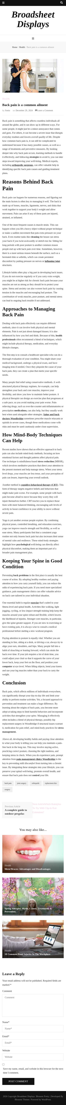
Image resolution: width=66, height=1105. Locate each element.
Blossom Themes (22, 1099)
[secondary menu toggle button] (3, 3)
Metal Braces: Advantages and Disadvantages (27, 869)
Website (6, 1050)
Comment (7, 991)
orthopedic (35, 783)
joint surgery (21, 783)
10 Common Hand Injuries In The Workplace (27, 954)
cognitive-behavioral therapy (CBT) (39, 485)
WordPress (46, 1099)
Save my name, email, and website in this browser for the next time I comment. (33, 1070)
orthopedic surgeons (22, 165)
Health (6, 98)
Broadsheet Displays (33, 19)
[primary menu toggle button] (33, 39)
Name (5, 1022)
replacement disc (51, 783)
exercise (35, 602)
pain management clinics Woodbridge (35, 759)
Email (5, 1036)
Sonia (7, 110)
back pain (8, 783)
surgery (7, 789)
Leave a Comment (45, 110)
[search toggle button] (61, 3)
